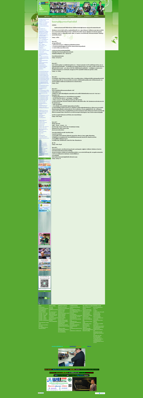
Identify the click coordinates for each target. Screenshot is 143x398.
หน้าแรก (53, 19)
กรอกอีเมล (40, 155)
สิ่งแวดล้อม (58, 19)
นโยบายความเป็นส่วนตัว (43, 161)
